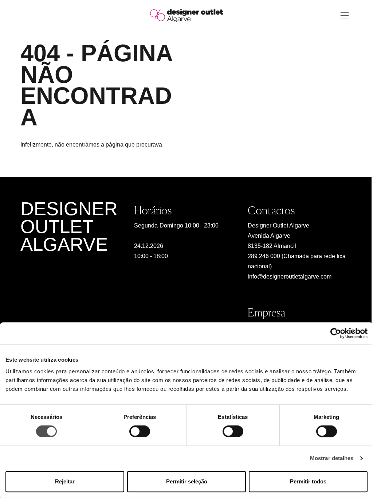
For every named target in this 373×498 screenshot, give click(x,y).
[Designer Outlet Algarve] (186, 15)
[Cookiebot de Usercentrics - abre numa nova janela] (336, 333)
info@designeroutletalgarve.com (289, 276)
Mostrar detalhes (332, 458)
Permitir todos (308, 481)
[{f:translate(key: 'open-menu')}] (345, 15)
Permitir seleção (186, 481)
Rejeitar (65, 481)
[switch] (139, 431)
